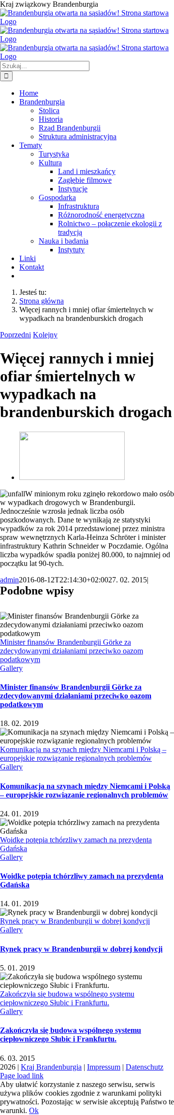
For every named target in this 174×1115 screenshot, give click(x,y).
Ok (34, 1110)
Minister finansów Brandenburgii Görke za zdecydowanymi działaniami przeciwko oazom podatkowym (71, 651)
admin (9, 580)
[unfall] (72, 477)
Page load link (22, 1076)
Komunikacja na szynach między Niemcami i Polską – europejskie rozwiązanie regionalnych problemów (83, 753)
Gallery (11, 668)
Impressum (103, 1067)
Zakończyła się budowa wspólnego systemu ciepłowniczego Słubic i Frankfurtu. (67, 998)
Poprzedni (15, 335)
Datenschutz (144, 1067)
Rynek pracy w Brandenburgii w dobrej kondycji (75, 921)
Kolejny (45, 335)
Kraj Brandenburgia (51, 1067)
